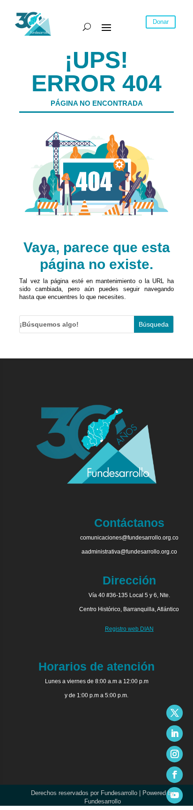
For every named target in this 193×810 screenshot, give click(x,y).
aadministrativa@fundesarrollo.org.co (129, 551)
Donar (161, 21)
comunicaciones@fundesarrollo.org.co (129, 537)
